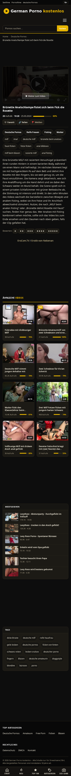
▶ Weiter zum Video (35, 96)
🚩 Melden (37, 122)
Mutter (60, 132)
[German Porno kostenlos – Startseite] (34, 11)
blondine (11, 665)
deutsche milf (29, 139)
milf (6, 139)
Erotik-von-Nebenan (42, 240)
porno (34, 665)
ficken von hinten (50, 644)
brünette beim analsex (51, 139)
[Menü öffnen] (64, 20)
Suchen (62, 28)
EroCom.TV (23, 240)
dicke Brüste (12, 637)
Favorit (9, 122)
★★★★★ (53, 231)
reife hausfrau (46, 637)
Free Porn (40, 733)
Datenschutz (9, 750)
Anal (16, 139)
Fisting (47, 132)
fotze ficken (26, 146)
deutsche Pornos (30, 2)
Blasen (21, 658)
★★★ (30, 231)
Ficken (52, 733)
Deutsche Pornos (19, 36)
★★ (22, 231)
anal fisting (47, 153)
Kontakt (32, 750)
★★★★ (40, 231)
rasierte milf (30, 153)
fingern (10, 658)
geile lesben (12, 644)
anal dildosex (42, 146)
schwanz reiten (14, 651)
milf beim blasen (12, 153)
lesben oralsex (32, 651)
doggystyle (57, 658)
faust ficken (10, 146)
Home (5, 36)
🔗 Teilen (23, 122)
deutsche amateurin (38, 658)
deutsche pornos (30, 644)
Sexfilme (6, 2)
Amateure (28, 733)
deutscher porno (51, 651)
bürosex (23, 665)
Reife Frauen (33, 132)
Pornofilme (16, 2)
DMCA (21, 750)
